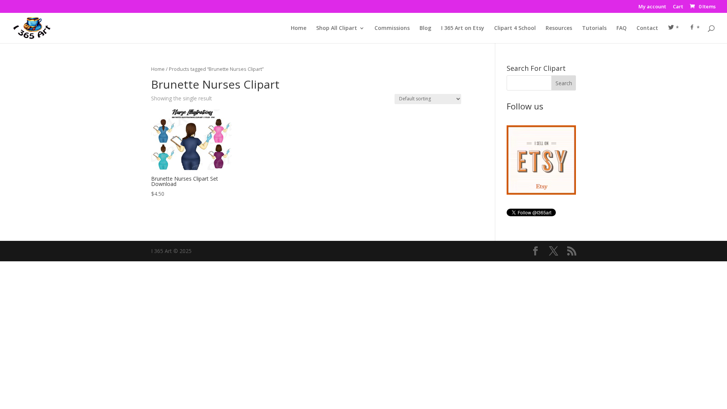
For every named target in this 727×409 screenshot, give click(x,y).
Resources (559, 28)
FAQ (621, 28)
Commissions (392, 28)
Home (298, 28)
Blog (425, 28)
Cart (678, 7)
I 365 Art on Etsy (462, 28)
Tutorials (594, 28)
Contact (647, 28)
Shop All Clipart (336, 28)
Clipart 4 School (515, 28)
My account (652, 7)
